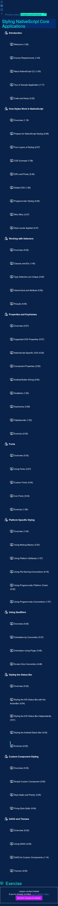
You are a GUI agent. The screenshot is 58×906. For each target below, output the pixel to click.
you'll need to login (40, 894)
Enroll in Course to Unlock (29, 897)
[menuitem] (1, 6)
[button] (1, 2)
